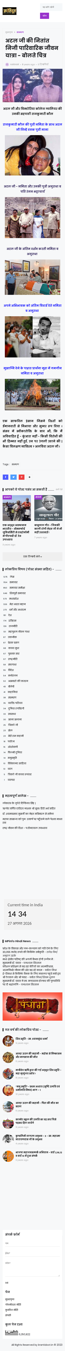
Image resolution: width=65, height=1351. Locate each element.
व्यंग (7, 769)
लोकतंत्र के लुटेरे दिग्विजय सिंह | (19, 803)
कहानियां (10, 692)
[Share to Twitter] (13, 477)
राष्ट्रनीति (10, 659)
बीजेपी (38, 497)
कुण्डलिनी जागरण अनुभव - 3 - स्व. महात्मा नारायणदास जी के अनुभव (38, 1137)
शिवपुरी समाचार (14, 593)
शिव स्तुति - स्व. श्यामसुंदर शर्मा (31, 1039)
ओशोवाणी (10, 747)
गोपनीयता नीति (13, 1304)
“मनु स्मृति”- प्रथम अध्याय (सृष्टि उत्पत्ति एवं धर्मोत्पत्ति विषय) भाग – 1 (38, 1088)
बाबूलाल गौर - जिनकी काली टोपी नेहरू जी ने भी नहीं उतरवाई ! (48, 528)
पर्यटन (9, 741)
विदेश (8, 670)
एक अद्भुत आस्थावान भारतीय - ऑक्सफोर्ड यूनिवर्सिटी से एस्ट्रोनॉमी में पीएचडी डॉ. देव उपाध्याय (16, 532)
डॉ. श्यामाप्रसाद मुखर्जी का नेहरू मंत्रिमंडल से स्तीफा (28, 814)
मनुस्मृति (10, 758)
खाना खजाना (12, 719)
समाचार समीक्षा (14, 587)
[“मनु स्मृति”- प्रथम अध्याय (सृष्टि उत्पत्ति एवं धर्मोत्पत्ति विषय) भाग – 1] (8, 1090)
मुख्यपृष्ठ (9, 32)
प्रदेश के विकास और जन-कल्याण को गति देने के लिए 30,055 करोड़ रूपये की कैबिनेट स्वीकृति (30, 950)
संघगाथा (9, 664)
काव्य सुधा (11, 648)
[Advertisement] (24, 863)
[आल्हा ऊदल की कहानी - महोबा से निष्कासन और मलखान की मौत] (8, 1057)
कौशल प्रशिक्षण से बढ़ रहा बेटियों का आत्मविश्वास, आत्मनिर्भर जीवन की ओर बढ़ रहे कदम (28, 968)
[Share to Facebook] (5, 477)
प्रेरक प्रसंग (11, 642)
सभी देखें (59, 489)
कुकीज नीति (11, 1310)
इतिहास (9, 620)
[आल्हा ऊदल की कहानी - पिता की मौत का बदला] (8, 1106)
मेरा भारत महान (14, 604)
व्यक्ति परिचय (12, 703)
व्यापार (9, 780)
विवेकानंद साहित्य (14, 763)
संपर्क (8, 1315)
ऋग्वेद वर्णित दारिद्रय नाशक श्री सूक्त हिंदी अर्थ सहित (29, 808)
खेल (7, 730)
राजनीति (10, 626)
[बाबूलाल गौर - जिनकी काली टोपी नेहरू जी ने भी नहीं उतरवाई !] (48, 508)
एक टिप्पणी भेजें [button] (31, 556)
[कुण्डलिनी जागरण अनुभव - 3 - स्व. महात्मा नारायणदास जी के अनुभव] (8, 1139)
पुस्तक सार (11, 653)
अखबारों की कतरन (15, 681)
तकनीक (10, 637)
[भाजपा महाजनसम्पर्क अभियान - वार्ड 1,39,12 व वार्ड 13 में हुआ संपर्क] (8, 1156)
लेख (8, 577)
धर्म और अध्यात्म (14, 609)
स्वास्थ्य (9, 714)
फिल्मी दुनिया (12, 752)
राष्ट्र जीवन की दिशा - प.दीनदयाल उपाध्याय (25, 828)
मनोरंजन (10, 675)
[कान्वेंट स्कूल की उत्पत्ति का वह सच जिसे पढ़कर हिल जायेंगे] (8, 1123)
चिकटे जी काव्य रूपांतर (18, 774)
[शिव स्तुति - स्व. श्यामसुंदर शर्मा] (8, 1041)
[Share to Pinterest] (22, 477)
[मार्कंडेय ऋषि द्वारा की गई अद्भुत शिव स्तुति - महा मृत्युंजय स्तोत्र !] (8, 1073)
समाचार (10, 582)
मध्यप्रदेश (11, 598)
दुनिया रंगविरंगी (13, 708)
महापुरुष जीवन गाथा (16, 631)
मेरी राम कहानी (13, 736)
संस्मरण (20, 32)
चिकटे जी (10, 725)
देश (7, 615)
